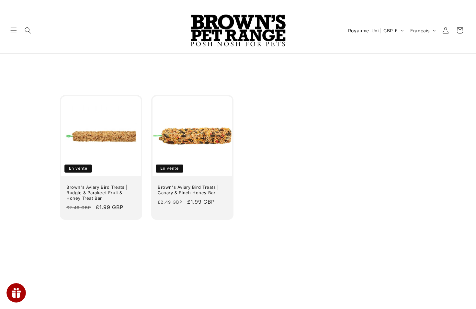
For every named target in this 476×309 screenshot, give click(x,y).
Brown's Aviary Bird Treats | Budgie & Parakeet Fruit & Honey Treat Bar (97, 193)
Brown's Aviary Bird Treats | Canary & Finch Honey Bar (188, 190)
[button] (13, 30)
